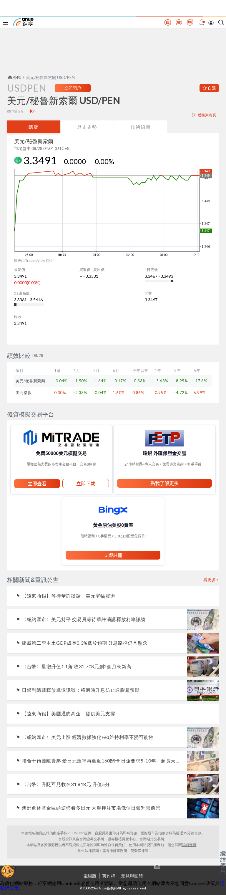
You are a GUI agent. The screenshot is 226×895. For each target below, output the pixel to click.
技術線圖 (141, 127)
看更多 (209, 580)
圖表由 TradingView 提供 (33, 260)
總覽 (34, 127)
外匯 (17, 77)
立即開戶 (72, 87)
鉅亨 (23, 22)
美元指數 (23, 392)
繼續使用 (223, 862)
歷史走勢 (87, 127)
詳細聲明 (189, 845)
